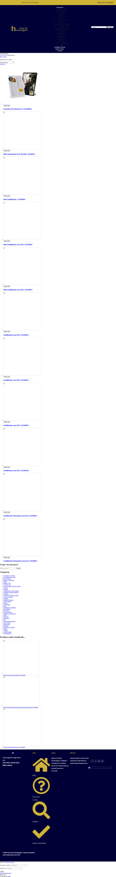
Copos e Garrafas (8, 597)
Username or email (5, 865)
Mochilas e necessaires (9, 613)
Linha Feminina (7, 612)
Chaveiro (5, 594)
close (9, 876)
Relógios (5, 626)
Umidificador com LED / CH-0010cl (16, 470)
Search (18, 568)
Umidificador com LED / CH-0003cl (16, 380)
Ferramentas (6, 604)
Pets (4, 619)
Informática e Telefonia (9, 607)
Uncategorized (7, 633)
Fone (4, 606)
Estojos (5, 603)
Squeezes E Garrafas (9, 627)
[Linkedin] (99, 761)
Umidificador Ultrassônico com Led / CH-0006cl (20, 561)
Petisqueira (6, 618)
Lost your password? (5, 873)
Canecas (5, 588)
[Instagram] (95, 761)
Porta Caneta (6, 623)
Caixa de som (7, 584)
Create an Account (9, 862)
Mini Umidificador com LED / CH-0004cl (17, 244)
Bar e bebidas (7, 578)
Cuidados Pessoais (8, 600)
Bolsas (5, 581)
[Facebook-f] (92, 761)
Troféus (5, 630)
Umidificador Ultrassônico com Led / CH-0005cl (20, 516)
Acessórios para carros (9, 577)
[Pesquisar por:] (99, 27)
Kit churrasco (7, 609)
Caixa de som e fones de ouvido (12, 586)
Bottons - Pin (6, 583)
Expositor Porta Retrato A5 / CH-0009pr (17, 109)
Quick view (7, 105)
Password (3, 868)
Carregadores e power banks (11, 591)
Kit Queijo (6, 610)
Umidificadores (7, 632)
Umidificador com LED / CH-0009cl (16, 425)
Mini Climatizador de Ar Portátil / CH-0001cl (19, 154)
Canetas (5, 589)
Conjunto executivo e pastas (10, 595)
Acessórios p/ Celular (9, 575)
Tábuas (5, 629)
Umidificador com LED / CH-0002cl (16, 335)
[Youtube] (102, 761)
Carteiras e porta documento (10, 592)
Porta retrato (6, 624)
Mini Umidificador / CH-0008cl (14, 199)
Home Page (3, 55)
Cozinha (5, 598)
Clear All (2, 64)
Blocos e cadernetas (8, 580)
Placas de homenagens (9, 621)
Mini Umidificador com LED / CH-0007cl (17, 290)
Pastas (5, 615)
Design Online (7, 601)
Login (2, 871)
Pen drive (5, 616)
